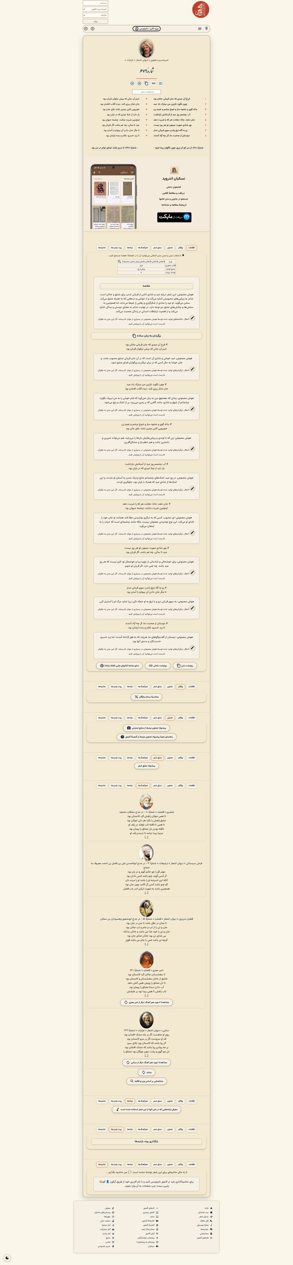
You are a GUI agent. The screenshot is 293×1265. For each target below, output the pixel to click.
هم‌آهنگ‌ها (143, 247)
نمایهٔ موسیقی (203, 1225)
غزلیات (130, 60)
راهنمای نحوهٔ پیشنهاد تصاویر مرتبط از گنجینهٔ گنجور (149, 737)
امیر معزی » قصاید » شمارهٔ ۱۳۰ (146, 970)
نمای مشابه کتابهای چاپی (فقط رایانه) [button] (121, 665)
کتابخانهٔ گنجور (148, 1221)
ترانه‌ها (130, 247)
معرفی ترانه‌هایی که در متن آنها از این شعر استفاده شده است (149, 1109)
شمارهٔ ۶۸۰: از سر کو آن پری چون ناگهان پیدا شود (179, 148)
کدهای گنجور (149, 1208)
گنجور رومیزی (149, 1212)
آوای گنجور (150, 1233)
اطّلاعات (191, 247)
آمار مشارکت (105, 1229)
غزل (141, 265)
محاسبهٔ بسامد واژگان (149, 697)
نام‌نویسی (156, 1182)
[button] (206, 28)
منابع (108, 1238)
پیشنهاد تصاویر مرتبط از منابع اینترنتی (149, 728)
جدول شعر (204, 1216)
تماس (108, 1242)
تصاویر (170, 247)
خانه (207, 1208)
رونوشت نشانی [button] (160, 665)
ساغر (152, 1216)
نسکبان (151, 1246)
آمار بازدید (106, 1233)
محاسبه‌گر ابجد (148, 1229)
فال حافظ (204, 1221)
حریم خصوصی (104, 1246)
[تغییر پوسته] (7, 1258)
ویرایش (136, 324)
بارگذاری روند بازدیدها (146, 1141)
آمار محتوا (106, 1225)
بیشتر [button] (149, 1072)
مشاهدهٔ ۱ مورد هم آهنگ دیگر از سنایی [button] (149, 1062)
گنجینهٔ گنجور (149, 1225)
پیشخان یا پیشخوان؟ (145, 1242)
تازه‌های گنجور (203, 1238)
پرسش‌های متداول (102, 1212)
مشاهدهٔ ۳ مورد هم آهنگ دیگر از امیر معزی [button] (149, 1002)
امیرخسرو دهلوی (159, 60)
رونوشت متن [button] (187, 665)
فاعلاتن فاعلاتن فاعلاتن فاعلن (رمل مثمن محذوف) (143, 262)
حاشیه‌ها (102, 247)
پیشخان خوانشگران (146, 1238)
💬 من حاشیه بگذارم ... (118, 1172)
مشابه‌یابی (204, 1233)
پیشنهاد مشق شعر (146, 766)
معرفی (108, 1208)
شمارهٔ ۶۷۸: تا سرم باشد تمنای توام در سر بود (114, 148)
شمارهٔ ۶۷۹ (146, 70)
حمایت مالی (105, 1221)
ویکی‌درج (141, 269)
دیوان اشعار (142, 60)
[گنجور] (200, 9)
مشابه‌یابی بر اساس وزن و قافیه (148, 1081)
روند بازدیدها (116, 247)
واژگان (180, 247)
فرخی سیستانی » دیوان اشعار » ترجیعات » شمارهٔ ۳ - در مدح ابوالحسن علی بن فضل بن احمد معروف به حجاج (146, 865)
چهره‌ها (107, 1216)
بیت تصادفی (203, 1212)
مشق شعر (157, 247)
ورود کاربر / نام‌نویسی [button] (148, 29)
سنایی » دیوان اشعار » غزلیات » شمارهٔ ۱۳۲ (146, 1030)
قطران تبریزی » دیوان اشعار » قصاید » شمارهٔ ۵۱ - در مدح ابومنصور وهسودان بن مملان (146, 919)
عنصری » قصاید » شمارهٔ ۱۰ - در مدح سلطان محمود (146, 812)
